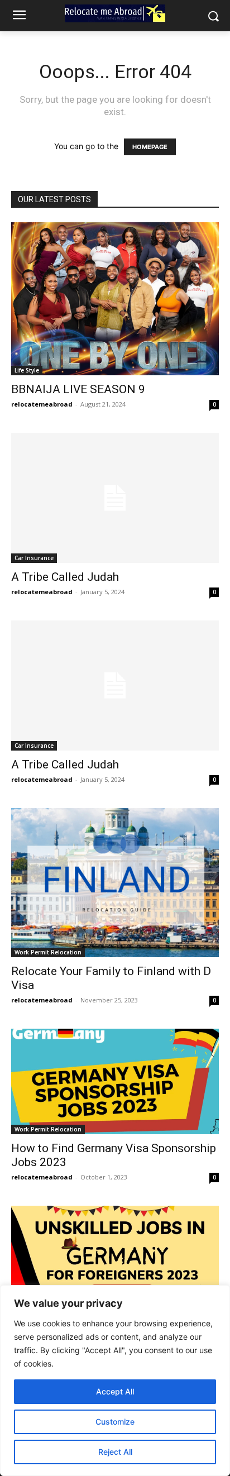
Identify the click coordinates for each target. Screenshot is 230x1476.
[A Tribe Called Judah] (115, 498)
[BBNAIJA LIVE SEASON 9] (115, 298)
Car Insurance (34, 558)
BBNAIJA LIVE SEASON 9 (78, 389)
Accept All (115, 1391)
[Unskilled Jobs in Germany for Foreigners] (115, 1264)
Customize (115, 1421)
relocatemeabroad (42, 404)
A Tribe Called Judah (65, 577)
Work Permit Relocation (48, 952)
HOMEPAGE (149, 147)
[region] (115, 1380)
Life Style (27, 370)
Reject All (115, 1451)
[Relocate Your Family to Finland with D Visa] (115, 882)
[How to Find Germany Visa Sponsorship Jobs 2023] (115, 1081)
